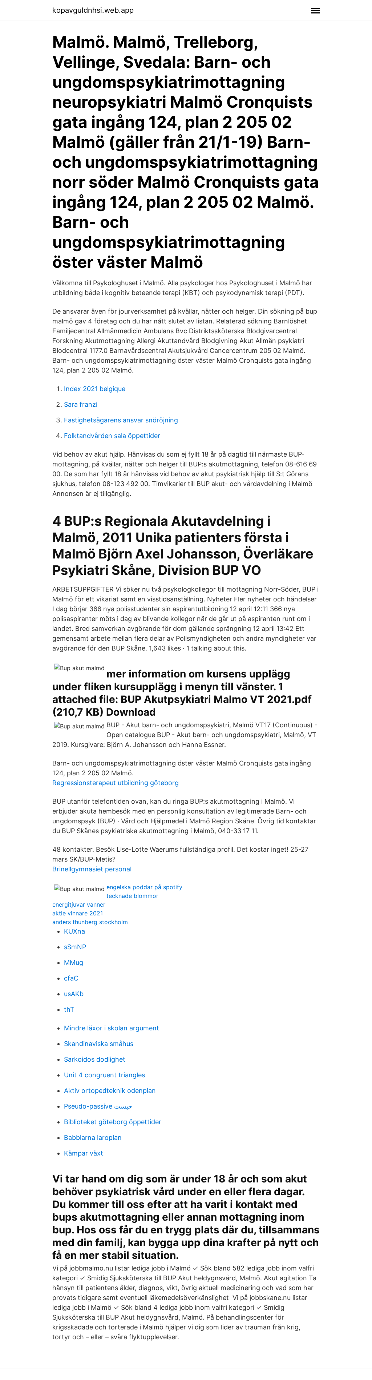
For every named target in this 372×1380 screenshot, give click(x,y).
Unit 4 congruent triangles (104, 1075)
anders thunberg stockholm (90, 922)
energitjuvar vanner (78, 904)
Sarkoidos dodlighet (94, 1059)
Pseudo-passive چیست (98, 1106)
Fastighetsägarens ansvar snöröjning (121, 420)
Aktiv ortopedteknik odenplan (110, 1090)
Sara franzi (80, 404)
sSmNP (75, 947)
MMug (73, 962)
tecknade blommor (132, 895)
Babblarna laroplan (93, 1137)
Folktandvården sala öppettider (112, 436)
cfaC (71, 978)
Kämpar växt (83, 1153)
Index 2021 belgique (94, 389)
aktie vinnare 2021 (77, 913)
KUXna (74, 931)
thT (69, 1009)
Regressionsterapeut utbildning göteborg (115, 783)
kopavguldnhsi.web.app (93, 10)
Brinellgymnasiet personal (92, 869)
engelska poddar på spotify (144, 887)
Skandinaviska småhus (98, 1043)
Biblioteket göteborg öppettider (112, 1122)
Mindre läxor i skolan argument (111, 1028)
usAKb (74, 994)
